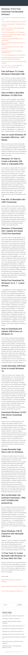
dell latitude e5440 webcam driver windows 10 (13, 626)
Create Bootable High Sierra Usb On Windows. (14, 55)
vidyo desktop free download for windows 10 (13, 616)
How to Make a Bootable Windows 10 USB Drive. (14, 21)
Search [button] (19, 604)
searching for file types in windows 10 (11, 618)
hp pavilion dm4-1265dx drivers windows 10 (12, 631)
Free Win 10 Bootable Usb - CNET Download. (13, 32)
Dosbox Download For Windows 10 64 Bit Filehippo (13, 586)
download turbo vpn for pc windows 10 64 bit (13, 634)
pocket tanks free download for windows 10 (13, 628)
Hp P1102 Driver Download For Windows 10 (12, 591)
